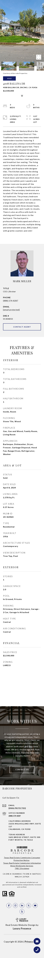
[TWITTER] (28, 905)
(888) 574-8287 (10, 300)
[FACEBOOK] (8, 905)
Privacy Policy (32, 941)
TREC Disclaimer (22, 868)
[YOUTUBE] (35, 905)
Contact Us (22, 769)
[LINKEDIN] (22, 905)
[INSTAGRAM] (15, 905)
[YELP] (22, 911)
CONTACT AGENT (22, 327)
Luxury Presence (22, 928)
